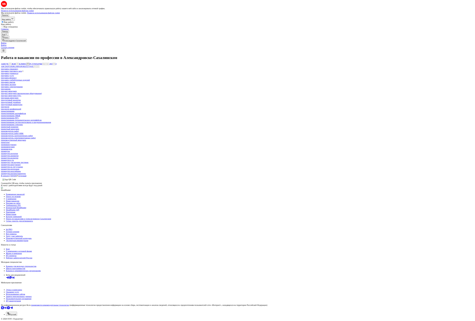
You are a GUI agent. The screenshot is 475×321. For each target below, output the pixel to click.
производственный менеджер (13, 140)
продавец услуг (7, 76)
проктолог (5, 142)
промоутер (5, 151)
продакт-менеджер (9, 91)
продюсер (5, 107)
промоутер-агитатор (9, 153)
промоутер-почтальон (10, 169)
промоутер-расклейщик (11, 171)
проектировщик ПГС (10, 118)
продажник (6, 89)
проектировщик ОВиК (10, 116)
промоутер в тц (7, 160)
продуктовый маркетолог (12, 104)
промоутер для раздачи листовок (14, 162)
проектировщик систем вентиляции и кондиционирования (26, 122)
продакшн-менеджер (9, 98)
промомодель (6, 149)
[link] (5, 37)
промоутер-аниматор (10, 156)
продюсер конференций (11, 109)
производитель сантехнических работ (17, 136)
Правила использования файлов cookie (43, 13)
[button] (3, 43)
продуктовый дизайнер (11, 102)
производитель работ (10, 131)
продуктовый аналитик (11, 100)
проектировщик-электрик (12, 125)
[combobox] (11, 314)
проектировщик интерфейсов (13, 113)
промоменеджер (8, 147)
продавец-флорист (9, 78)
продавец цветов (8, 82)
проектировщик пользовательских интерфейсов (21, 120)
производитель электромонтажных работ (18, 138)
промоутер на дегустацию (12, 167)
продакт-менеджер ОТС (11, 96)
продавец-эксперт (8, 84)
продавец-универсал (9, 73)
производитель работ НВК (12, 133)
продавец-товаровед (9, 69)
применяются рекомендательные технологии (50, 305)
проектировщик (7, 111)
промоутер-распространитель (13, 173)
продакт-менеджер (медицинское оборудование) (21, 93)
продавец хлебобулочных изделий (15, 80)
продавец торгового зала (11, 71)
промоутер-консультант (11, 165)
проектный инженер (9, 127)
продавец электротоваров (12, 87)
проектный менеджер (10, 129)
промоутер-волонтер (9, 158)
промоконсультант (8, 145)
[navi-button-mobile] (3, 51)
